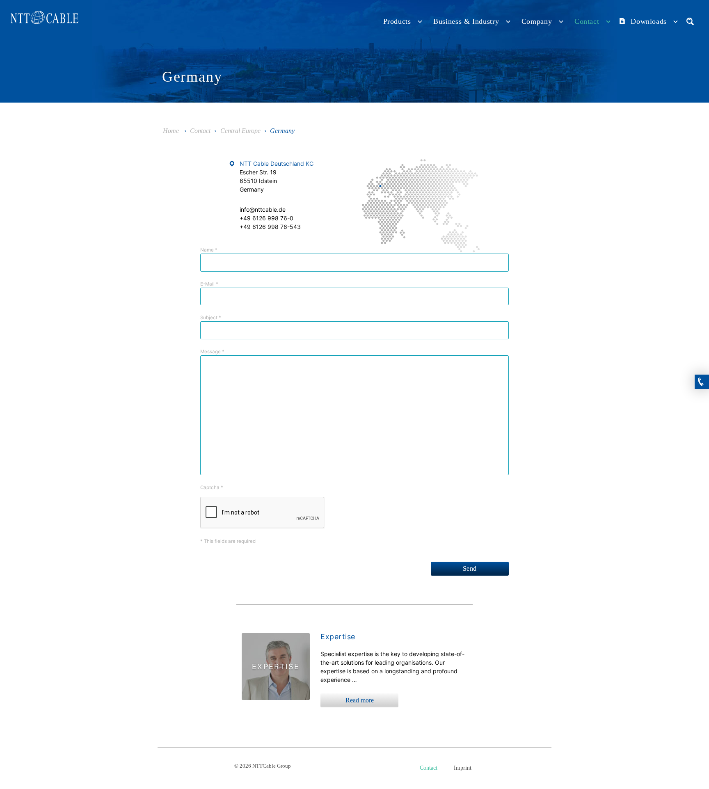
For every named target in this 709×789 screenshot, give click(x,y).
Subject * (210, 317)
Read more (359, 700)
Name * (208, 250)
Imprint (462, 768)
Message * (212, 351)
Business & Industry (466, 21)
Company (536, 21)
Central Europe (240, 130)
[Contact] (702, 379)
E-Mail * (209, 284)
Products (397, 21)
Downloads (649, 21)
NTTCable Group (45, 19)
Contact (586, 21)
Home (171, 130)
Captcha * (211, 487)
